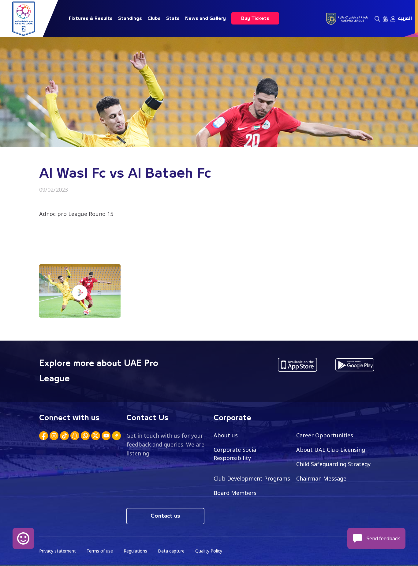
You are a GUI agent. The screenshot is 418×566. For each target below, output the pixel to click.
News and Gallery (205, 18)
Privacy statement (57, 551)
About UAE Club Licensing (330, 449)
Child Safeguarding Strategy (333, 464)
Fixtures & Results (91, 18)
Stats (173, 18)
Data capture (171, 551)
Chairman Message (321, 478)
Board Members (235, 492)
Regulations (135, 551)
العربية (405, 18)
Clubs (154, 18)
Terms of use (100, 551)
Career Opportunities (324, 435)
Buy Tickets (255, 18)
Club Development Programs (252, 478)
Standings (130, 18)
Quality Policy (208, 551)
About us (226, 435)
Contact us (165, 516)
